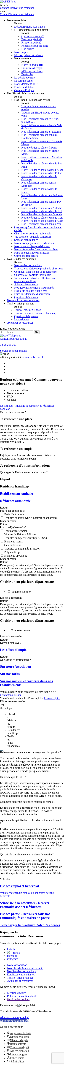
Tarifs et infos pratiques (20, 977)
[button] (14, 1020)
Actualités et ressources (20, 980)
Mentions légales (16, 992)
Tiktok (16, 952)
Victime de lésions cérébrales (20, 534)
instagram (12, 958)
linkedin (11, 949)
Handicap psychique (15, 555)
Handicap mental (13, 541)
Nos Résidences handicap (21, 971)
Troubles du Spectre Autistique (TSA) (25, 537)
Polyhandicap (12, 552)
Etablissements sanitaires (21, 974)
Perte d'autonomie (14, 514)
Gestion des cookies (18, 999)
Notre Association (17, 964)
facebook (12, 955)
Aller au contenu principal (14, 1017)
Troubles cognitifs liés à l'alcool (21, 548)
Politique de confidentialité (22, 996)
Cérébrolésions (12, 545)
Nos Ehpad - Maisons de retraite (25, 968)
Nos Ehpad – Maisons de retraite (18, 405)
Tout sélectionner (21, 591)
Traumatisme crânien (16, 530)
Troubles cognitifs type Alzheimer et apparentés (30, 517)
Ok (36, 332)
